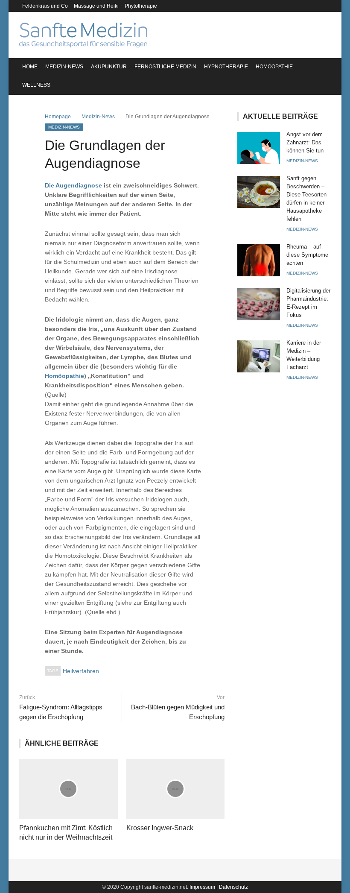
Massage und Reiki (96, 6)
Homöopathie (274, 67)
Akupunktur (109, 67)
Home (30, 67)
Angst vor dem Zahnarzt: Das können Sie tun (305, 142)
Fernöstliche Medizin (165, 67)
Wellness (36, 85)
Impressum (202, 887)
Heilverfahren (81, 671)
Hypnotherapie (226, 67)
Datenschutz (233, 887)
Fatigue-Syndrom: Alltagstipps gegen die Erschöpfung (60, 711)
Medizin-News (64, 67)
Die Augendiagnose (73, 185)
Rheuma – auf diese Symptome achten (307, 254)
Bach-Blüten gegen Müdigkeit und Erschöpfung (178, 711)
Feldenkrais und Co (45, 6)
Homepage (58, 117)
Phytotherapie (141, 6)
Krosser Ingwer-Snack (159, 828)
